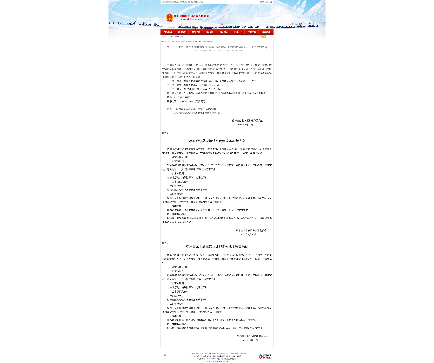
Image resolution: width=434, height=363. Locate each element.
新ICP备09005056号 (211, 356)
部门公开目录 (190, 41)
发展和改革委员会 (200, 41)
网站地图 (225, 361)
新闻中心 (196, 32)
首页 (169, 41)
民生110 (238, 32)
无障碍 (262, 2)
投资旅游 (266, 32)
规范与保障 (181, 41)
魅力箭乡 (182, 32)
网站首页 (168, 32)
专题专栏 (252, 32)
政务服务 (224, 32)
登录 (266, 2)
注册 (271, 2)
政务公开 (210, 32)
